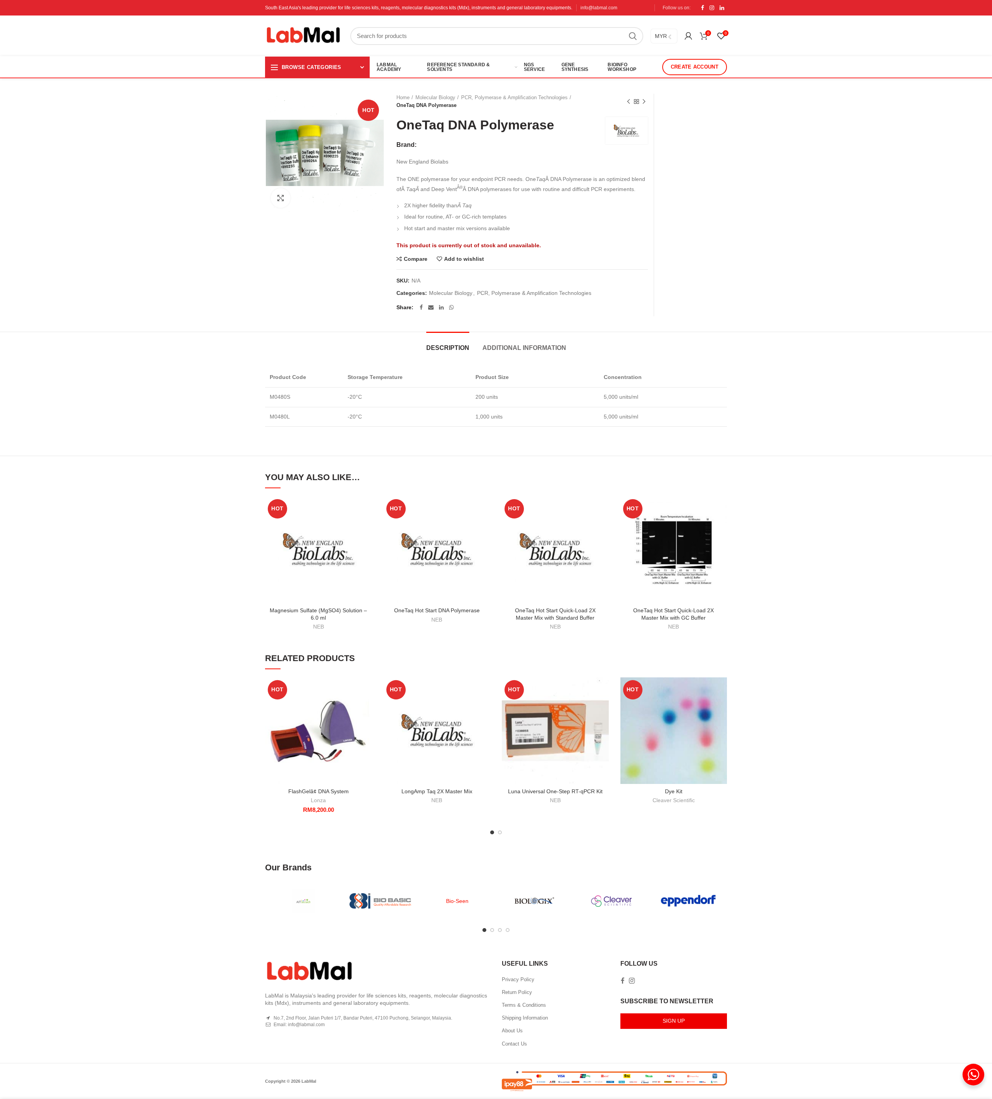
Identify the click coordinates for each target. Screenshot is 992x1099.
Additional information (524, 348)
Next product (644, 101)
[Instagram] (712, 8)
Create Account (694, 67)
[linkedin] (722, 8)
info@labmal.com (598, 7)
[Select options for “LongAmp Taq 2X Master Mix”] (484, 707)
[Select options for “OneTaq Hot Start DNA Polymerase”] (484, 526)
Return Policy (517, 992)
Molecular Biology (435, 97)
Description (447, 348)
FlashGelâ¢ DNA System (318, 791)
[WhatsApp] (451, 307)
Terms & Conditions (524, 1005)
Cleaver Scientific (674, 800)
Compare (415, 259)
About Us (512, 1031)
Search (632, 36)
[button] (366, 707)
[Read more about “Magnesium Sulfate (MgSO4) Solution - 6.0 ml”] (366, 526)
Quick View (366, 544)
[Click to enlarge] (280, 198)
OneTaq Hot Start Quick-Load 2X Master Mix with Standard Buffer (555, 613)
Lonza (318, 800)
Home (403, 97)
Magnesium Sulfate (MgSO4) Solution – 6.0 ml (318, 613)
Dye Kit (673, 791)
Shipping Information (525, 1018)
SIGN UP (674, 1021)
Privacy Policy (518, 979)
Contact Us (514, 1044)
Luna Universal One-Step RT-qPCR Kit (555, 791)
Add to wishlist (464, 259)
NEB (318, 627)
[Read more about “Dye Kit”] (721, 707)
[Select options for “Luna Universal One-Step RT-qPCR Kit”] (603, 707)
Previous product (628, 101)
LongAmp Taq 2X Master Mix (436, 791)
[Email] (430, 307)
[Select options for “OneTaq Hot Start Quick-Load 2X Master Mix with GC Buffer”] (721, 526)
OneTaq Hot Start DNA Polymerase (437, 610)
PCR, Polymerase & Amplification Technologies (514, 97)
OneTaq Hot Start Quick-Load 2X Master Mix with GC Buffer (673, 613)
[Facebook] (702, 8)
